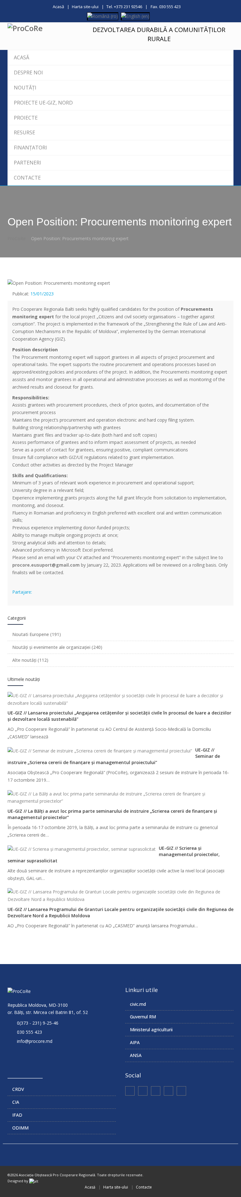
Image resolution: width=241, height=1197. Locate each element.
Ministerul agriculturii (151, 1030)
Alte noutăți (30, 660)
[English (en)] (135, 16)
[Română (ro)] (102, 16)
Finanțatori (30, 147)
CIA (15, 1102)
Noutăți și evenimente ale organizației (57, 647)
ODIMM (20, 1128)
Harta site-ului (85, 6)
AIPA (135, 1042)
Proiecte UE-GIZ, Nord (43, 102)
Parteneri (27, 162)
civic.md (138, 1004)
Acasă (58, 6)
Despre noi (28, 72)
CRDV (18, 1089)
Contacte (27, 177)
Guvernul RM (143, 1017)
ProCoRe (17, 238)
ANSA (136, 1055)
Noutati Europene (36, 634)
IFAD (17, 1115)
